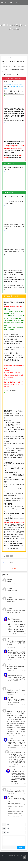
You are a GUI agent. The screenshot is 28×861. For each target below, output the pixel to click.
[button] (14, 568)
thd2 (8, 556)
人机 (12, 556)
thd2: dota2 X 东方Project (10, 2)
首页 (4, 57)
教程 (7, 57)
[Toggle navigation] (25, 2)
